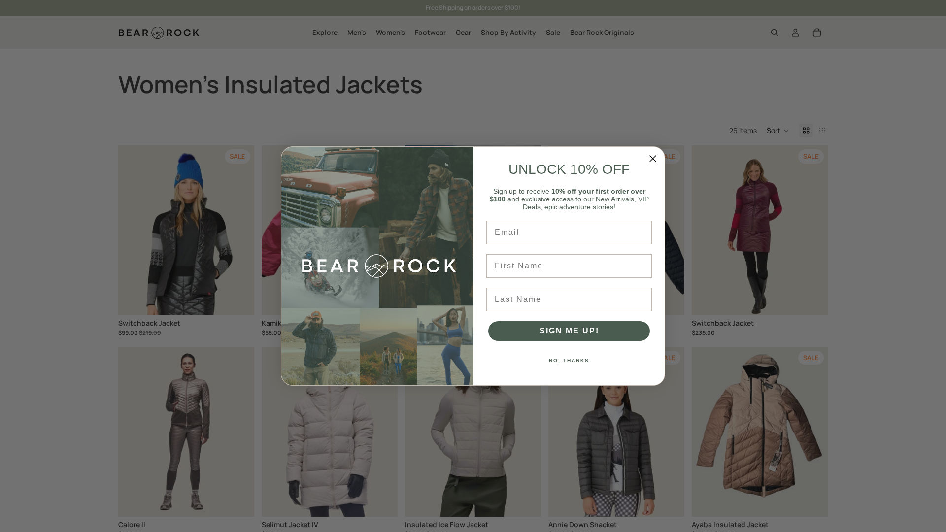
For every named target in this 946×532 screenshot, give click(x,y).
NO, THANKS (569, 360)
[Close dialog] (652, 158)
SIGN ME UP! (569, 331)
